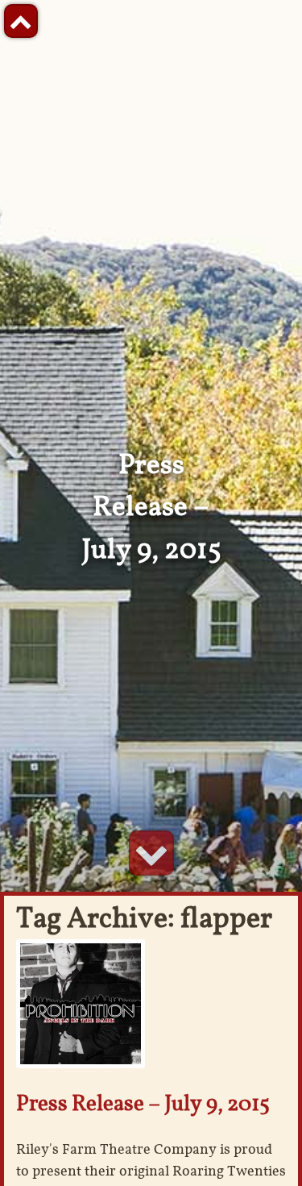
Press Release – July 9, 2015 (143, 1103)
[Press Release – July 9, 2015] (80, 1003)
